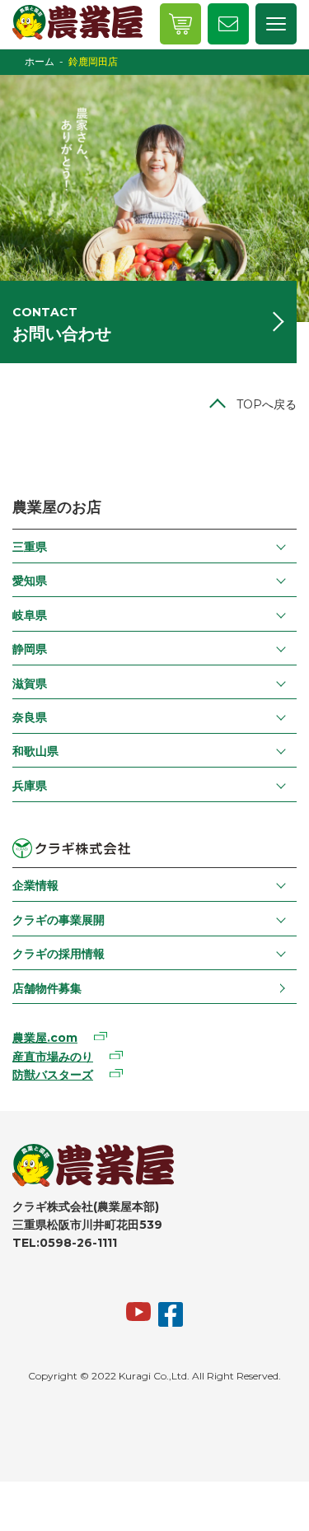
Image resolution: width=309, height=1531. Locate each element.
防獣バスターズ (52, 1074)
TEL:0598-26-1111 (64, 1242)
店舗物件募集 (47, 988)
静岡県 (29, 649)
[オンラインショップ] (180, 23)
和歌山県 (35, 751)
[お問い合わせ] (228, 23)
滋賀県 (29, 683)
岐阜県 (29, 615)
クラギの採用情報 (58, 953)
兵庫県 (29, 785)
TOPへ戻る (266, 404)
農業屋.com (44, 1037)
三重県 (29, 546)
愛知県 (29, 580)
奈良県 (29, 717)
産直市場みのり (52, 1056)
